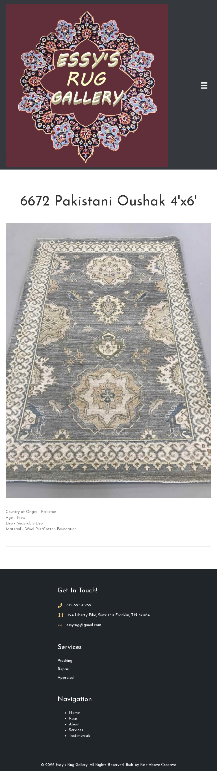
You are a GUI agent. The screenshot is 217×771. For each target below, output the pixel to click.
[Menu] (204, 85)
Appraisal (66, 678)
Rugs (73, 718)
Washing (65, 661)
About (74, 724)
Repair (63, 669)
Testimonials (79, 736)
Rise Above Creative (158, 765)
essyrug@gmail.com (83, 625)
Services (76, 730)
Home (74, 713)
